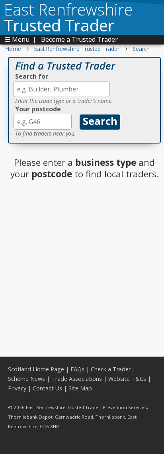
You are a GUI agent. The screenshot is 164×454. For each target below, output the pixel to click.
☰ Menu (17, 39)
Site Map (80, 388)
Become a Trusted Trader (79, 39)
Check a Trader (111, 369)
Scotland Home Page (36, 369)
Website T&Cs (127, 378)
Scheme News (26, 378)
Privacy (17, 388)
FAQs (77, 369)
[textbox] (62, 89)
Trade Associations (76, 378)
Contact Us (47, 388)
